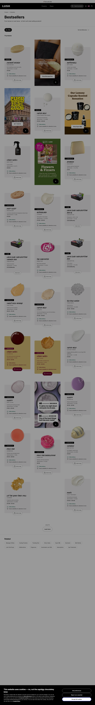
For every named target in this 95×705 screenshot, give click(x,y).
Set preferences (76, 690)
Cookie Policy (16, 701)
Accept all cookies (77, 699)
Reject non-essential (76, 695)
